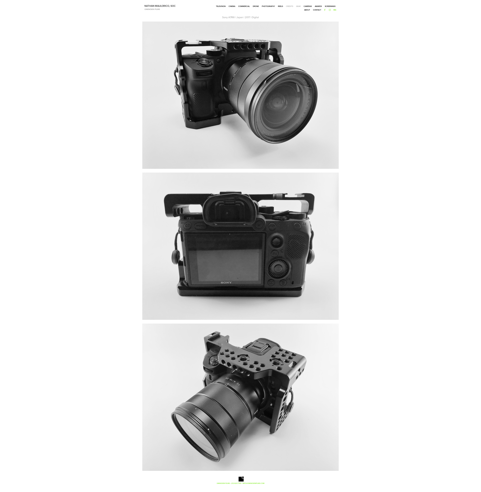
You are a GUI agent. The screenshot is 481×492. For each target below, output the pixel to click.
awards (318, 6)
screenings (330, 6)
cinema (232, 6)
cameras (308, 6)
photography (268, 6)
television (221, 6)
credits (289, 6)
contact (317, 10)
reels (280, 6)
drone (256, 6)
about (307, 10)
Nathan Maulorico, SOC (160, 6)
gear (298, 6)
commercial (244, 6)
